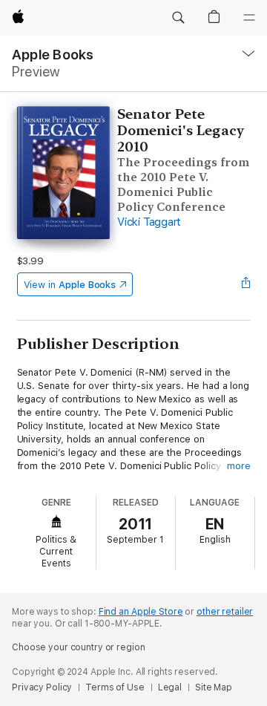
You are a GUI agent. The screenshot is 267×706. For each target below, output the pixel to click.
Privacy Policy (42, 687)
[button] (178, 18)
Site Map (213, 687)
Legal (170, 687)
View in (70, 284)
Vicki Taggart (149, 222)
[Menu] (249, 18)
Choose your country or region (78, 647)
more (239, 465)
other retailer (225, 612)
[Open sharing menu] (245, 284)
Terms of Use (115, 687)
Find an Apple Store (141, 612)
